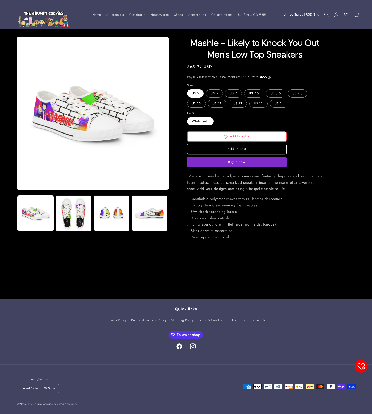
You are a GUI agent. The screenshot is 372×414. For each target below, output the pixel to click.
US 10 (196, 103)
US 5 (195, 93)
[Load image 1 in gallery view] (35, 213)
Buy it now (237, 162)
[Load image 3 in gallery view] (111, 213)
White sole (200, 121)
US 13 (258, 103)
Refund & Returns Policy (148, 320)
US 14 (279, 103)
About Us (238, 320)
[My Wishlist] (346, 14)
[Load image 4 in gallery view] (149, 213)
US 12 (237, 103)
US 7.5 (254, 93)
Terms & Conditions (212, 320)
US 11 (217, 103)
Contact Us (257, 320)
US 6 (214, 93)
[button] (137, 14)
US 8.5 (276, 93)
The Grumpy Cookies (40, 404)
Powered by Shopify (65, 404)
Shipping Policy (182, 320)
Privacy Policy (117, 320)
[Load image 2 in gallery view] (73, 213)
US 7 (233, 93)
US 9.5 (297, 93)
